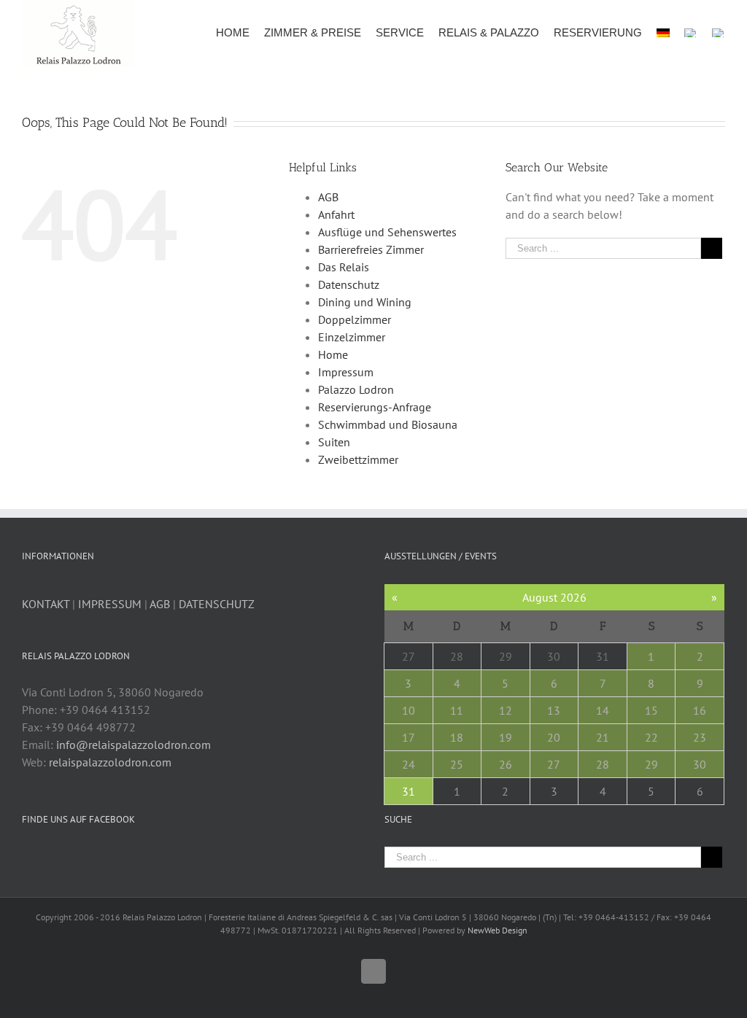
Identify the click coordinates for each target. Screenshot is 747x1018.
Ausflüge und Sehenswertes (387, 232)
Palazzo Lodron (356, 389)
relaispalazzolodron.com (110, 762)
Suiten (334, 442)
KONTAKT (45, 604)
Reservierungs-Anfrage (374, 407)
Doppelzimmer (354, 319)
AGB (328, 197)
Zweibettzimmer (358, 459)
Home (333, 354)
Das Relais (343, 267)
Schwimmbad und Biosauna (387, 424)
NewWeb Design (497, 930)
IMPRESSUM (110, 604)
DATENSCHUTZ (217, 604)
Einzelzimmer (351, 337)
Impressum (346, 372)
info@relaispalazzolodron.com (133, 744)
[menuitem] (240, 31)
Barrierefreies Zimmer (371, 249)
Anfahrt (336, 214)
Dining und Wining (364, 302)
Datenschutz (348, 284)
